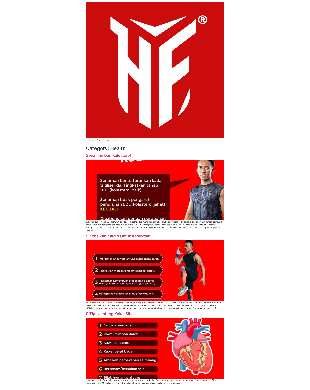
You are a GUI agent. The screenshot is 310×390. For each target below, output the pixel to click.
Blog (99, 140)
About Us (109, 140)
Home (90, 140)
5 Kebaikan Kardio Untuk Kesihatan (118, 236)
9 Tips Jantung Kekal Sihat (110, 313)
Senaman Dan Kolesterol (108, 155)
